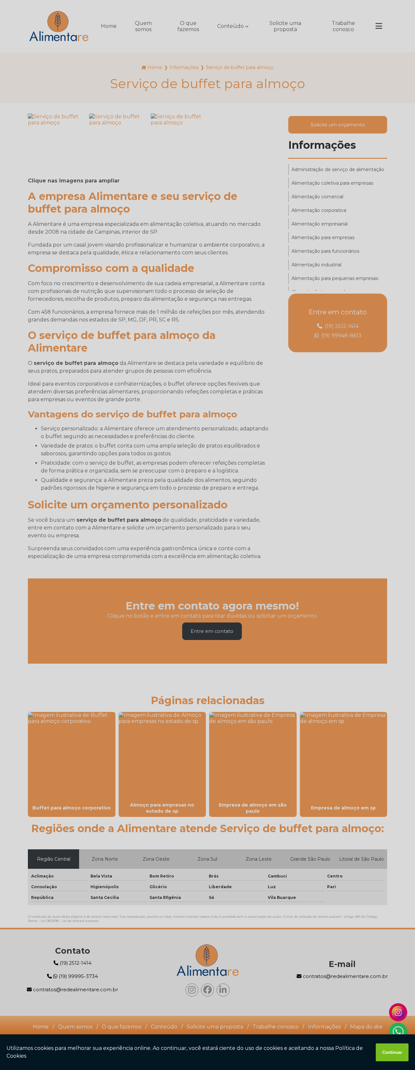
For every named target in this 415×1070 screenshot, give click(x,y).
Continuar (392, 1052)
